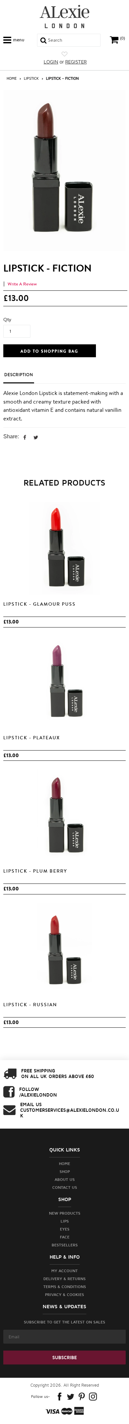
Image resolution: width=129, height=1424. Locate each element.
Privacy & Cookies (64, 1294)
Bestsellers (65, 1244)
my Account (64, 1270)
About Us (65, 1179)
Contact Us (64, 1187)
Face (64, 1236)
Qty (7, 320)
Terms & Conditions (64, 1286)
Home (12, 78)
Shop (65, 1171)
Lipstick (31, 78)
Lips (65, 1221)
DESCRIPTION (18, 374)
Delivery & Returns (64, 1278)
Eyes (64, 1229)
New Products (64, 1213)
